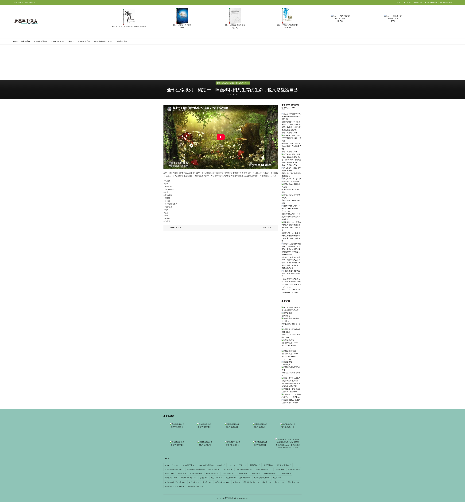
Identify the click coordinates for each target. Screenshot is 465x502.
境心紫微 (228, 469)
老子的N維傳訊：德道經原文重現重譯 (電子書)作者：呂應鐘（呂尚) (291, 162)
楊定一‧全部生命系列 (21, 41)
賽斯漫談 (194, 482)
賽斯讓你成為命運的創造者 (291, 374)
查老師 (182, 473)
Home (399, 2)
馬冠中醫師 (293, 482)
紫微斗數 (286, 473)
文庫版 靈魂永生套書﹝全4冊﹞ (292, 325)
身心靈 (207, 482)
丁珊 (242, 465)
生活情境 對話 (228, 473)
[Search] (450, 22)
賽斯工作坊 (216, 478)
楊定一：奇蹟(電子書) (340, 20)
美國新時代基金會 (188, 478)
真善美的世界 (121, 41)
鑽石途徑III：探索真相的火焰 (291, 191)
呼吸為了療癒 (214, 469)
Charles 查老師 (58, 41)
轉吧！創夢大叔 (222, 482)
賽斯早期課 (244, 478)
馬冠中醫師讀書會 (41, 41)
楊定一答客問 (196, 473)
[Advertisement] (232, 63)
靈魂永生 (279, 482)
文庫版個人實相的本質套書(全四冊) (291, 336)
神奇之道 (256, 473)
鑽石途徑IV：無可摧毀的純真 (291, 201)
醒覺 (236, 482)
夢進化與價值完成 (264, 469)
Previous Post (175, 228)
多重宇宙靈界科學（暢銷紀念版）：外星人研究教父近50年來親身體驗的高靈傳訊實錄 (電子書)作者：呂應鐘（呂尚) (291, 127)
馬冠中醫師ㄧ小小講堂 (174, 486)
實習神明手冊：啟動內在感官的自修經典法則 (291, 385)
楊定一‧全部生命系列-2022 (239, 83)
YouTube (407, 2)
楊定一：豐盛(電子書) (393, 20)
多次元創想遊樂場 (446, 2)
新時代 (169, 473)
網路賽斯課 (171, 478)
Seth (221, 465)
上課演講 (255, 465)
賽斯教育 (231, 478)
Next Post (267, 228)
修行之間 (268, 465)
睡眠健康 (243, 473)
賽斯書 (277, 478)
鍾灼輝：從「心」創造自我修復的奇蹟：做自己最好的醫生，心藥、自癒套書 (291, 237)
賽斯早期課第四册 (261, 478)
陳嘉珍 (71, 41)
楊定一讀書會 (212, 473)
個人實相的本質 (283, 465)
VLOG (232, 465)
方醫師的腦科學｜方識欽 (103, 41)
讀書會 (203, 478)
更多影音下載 (417, 2)
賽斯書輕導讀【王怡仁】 (175, 482)
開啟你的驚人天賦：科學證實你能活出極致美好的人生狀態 (291, 216)
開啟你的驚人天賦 (251, 482)
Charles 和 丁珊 (189, 465)
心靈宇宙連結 (228, 498)
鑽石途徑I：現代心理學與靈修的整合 (291, 174)
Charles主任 (171, 465)
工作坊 (280, 469)
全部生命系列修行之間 (196, 469)
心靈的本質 (294, 469)
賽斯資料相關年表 (431, 2)
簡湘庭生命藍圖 (84, 41)
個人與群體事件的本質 (174, 469)
